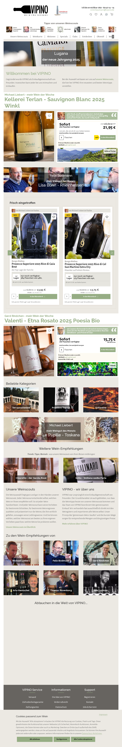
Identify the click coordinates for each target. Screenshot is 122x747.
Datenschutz (61, 707)
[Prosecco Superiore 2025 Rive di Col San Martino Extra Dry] (34, 236)
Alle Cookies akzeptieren (83, 739)
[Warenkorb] (111, 14)
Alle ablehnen (35, 739)
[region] (61, 253)
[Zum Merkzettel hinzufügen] (49, 116)
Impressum (103, 714)
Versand (32, 697)
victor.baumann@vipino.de (102, 10)
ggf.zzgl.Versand (70, 145)
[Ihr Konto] (101, 14)
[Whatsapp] (106, 14)
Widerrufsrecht (61, 702)
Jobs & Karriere (90, 707)
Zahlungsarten (32, 707)
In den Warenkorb (107, 137)
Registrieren (89, 697)
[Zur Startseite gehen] (30, 10)
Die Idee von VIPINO (61, 697)
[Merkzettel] (96, 14)
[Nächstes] (113, 37)
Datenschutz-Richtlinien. (92, 733)
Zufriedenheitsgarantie (32, 702)
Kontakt (89, 702)
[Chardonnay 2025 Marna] (87, 236)
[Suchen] (90, 14)
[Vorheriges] (10, 252)
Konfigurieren (62, 739)
